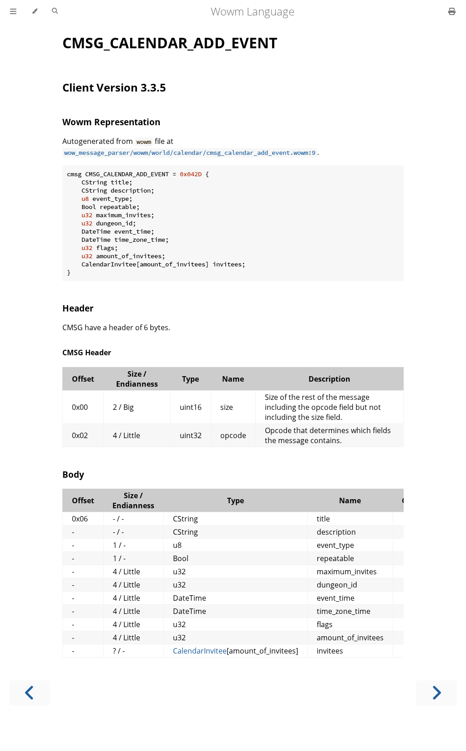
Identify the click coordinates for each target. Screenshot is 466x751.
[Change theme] (34, 11)
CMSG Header (86, 352)
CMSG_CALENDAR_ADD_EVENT (170, 42)
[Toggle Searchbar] (55, 11)
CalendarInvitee (200, 651)
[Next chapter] (436, 692)
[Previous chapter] (29, 692)
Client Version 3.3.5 (114, 87)
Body (73, 474)
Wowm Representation (111, 122)
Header (78, 308)
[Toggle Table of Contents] (13, 11)
